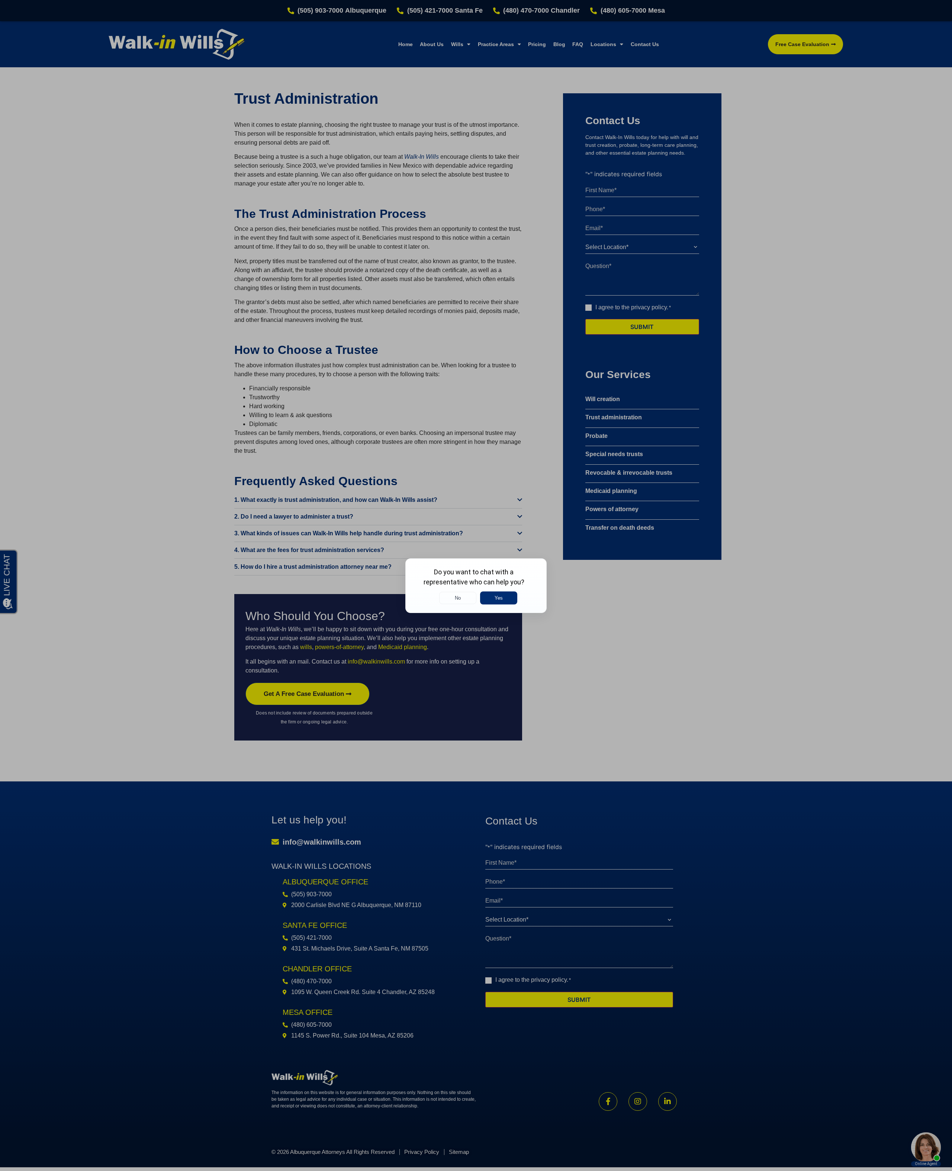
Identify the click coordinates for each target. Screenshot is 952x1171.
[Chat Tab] (476, 585)
